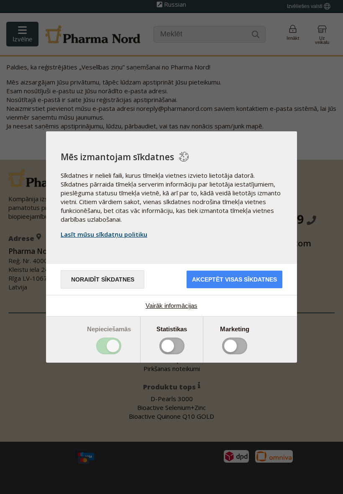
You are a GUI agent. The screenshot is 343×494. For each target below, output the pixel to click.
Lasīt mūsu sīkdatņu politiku (104, 234)
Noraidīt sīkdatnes (102, 279)
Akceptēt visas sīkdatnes (234, 279)
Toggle (108, 346)
